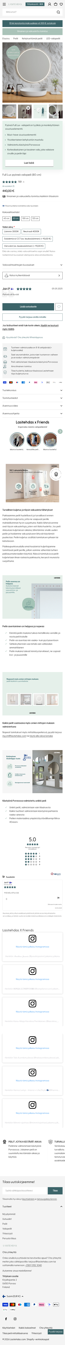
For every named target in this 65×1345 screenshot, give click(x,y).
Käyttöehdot (8, 1328)
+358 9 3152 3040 (33, 1265)
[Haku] (58, 12)
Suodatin (10, 877)
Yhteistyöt (36, 1333)
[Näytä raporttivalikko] (58, 898)
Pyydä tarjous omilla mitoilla (32, 317)
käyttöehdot (28, 1199)
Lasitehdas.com (18, 1339)
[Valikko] (4, 4)
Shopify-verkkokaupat (38, 1339)
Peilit (15, 38)
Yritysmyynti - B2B (35, 4)
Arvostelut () (8, 186)
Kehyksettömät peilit (32, 38)
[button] (32, 23)
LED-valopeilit (53, 38)
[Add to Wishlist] (59, 306)
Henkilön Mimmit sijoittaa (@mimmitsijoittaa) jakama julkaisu (33, 1123)
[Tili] (49, 4)
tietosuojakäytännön (47, 1199)
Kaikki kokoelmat (27, 1328)
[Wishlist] (61, 4)
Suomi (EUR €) (13, 1296)
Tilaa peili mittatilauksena (15, 1333)
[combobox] (32, 12)
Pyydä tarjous (56, 1332)
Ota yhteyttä (45, 1328)
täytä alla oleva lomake (41, 736)
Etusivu (6, 38)
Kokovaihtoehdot (11, 212)
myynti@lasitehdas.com (14, 736)
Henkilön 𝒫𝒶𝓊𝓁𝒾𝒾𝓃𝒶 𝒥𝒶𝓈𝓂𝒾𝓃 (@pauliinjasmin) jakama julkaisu (32, 956)
